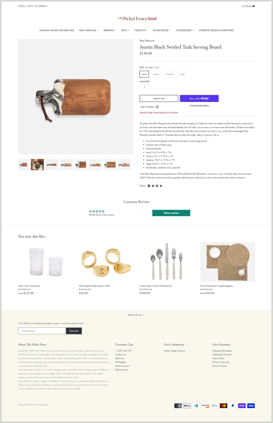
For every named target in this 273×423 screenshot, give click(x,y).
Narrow (156, 74)
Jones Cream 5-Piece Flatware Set (155, 287)
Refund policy (121, 369)
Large (182, 74)
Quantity (145, 81)
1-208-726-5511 (123, 350)
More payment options (199, 105)
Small (144, 74)
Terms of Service (219, 365)
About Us (119, 358)
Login (21, 6)
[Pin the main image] (157, 185)
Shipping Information (222, 350)
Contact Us (120, 354)
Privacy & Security (220, 362)
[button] (159, 106)
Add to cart (159, 98)
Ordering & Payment (221, 354)
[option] (23, 164)
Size (142, 67)
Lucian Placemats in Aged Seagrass (216, 287)
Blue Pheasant (147, 40)
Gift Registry (120, 362)
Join (30, 6)
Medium (170, 74)
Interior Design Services (174, 350)
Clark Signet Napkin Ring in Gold (94, 287)
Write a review (171, 213)
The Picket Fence (42, 404)
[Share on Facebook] (149, 185)
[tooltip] (157, 106)
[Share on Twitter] (153, 185)
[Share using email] (161, 185)
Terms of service (122, 365)
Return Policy (218, 358)
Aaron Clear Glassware (29, 287)
